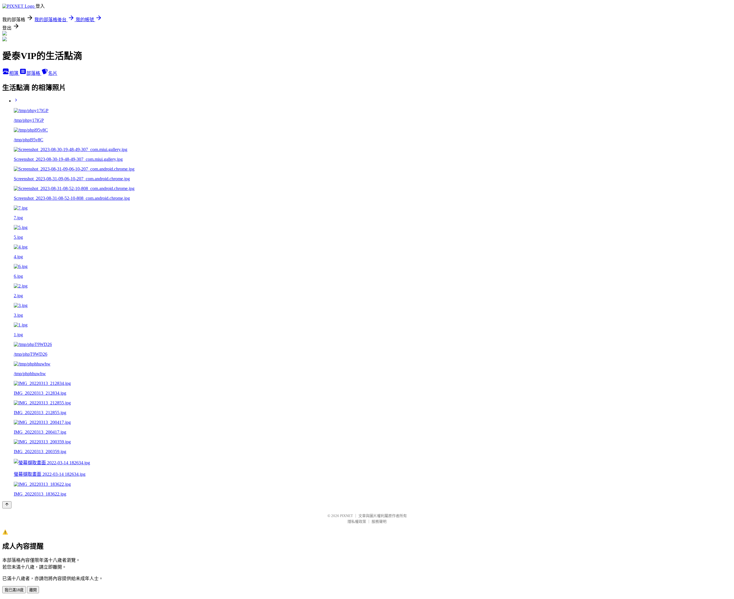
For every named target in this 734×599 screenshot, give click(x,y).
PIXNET (346, 516)
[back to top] (6, 504)
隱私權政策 (357, 521)
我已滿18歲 (14, 590)
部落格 (33, 73)
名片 (52, 73)
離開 (33, 590)
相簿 (14, 73)
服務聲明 (379, 521)
